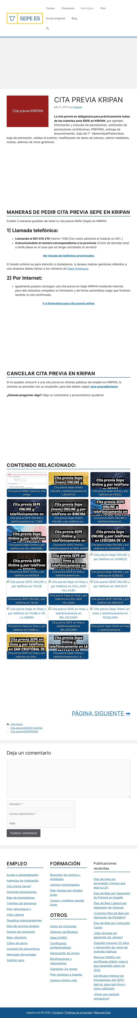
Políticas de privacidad (78, 1012)
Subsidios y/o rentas (64, 969)
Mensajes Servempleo (21, 954)
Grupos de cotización (21, 931)
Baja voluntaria (17, 937)
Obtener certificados (64, 932)
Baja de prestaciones (21, 897)
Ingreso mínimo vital (63, 980)
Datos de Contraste (63, 926)
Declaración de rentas (65, 953)
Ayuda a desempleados (22, 875)
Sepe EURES (58, 937)
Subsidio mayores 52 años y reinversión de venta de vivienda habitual (111, 947)
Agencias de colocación (22, 880)
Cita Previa (17, 724)
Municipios (87, 8)
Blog (74, 18)
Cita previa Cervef (19, 886)
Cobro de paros (17, 943)
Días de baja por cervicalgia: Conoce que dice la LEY (109, 883)
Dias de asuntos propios (23, 926)
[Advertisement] (68, 64)
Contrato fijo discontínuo (23, 949)
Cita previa (67, 8)
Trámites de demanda (21, 903)
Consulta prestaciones (22, 892)
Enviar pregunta (55, 18)
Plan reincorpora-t (19, 909)
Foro (103, 8)
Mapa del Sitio (102, 1012)
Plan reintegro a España (66, 974)
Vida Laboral (15, 914)
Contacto (57, 1012)
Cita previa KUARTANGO (24, 731)
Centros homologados (65, 884)
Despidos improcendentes (24, 920)
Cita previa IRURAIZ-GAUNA (26, 727)
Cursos (50, 8)
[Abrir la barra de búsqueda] (47, 28)
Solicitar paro (15, 960)
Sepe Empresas (77, 268)
